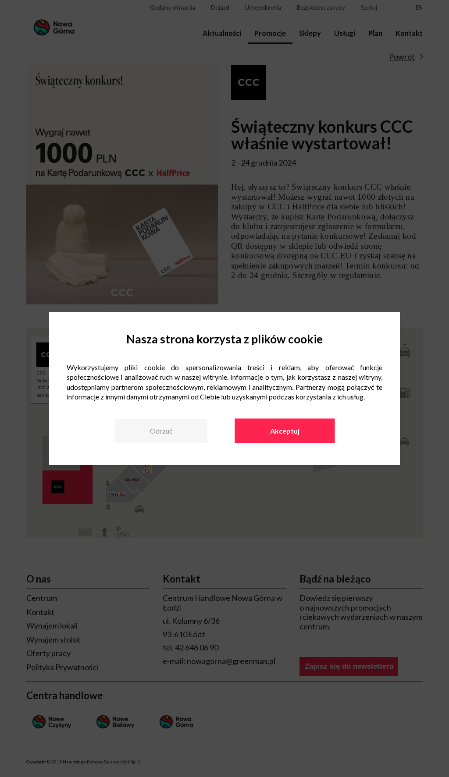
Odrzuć (161, 431)
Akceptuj (284, 431)
